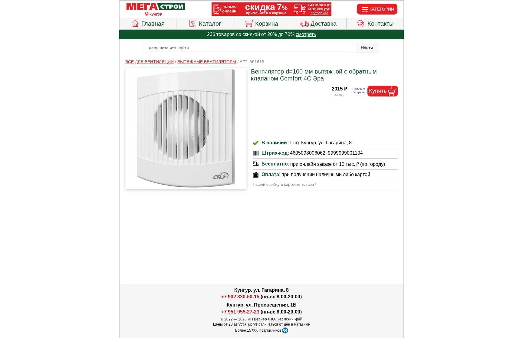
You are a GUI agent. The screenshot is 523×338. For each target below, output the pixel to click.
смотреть (306, 34)
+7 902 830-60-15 (240, 296)
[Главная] (156, 6)
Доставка (324, 23)
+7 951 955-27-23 (240, 311)
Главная (153, 23)
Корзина (266, 23)
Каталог (210, 23)
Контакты (380, 23)
